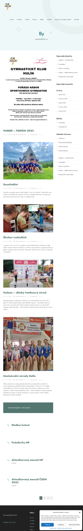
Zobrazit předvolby (74, 525)
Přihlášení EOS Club (9, 522)
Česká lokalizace (63, 151)
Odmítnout (61, 525)
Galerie (49, 19)
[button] (80, 512)
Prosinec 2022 (63, 107)
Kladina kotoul (20, 425)
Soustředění (10, 184)
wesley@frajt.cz (21, 134)
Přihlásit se (62, 138)
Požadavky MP (21, 442)
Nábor (42, 19)
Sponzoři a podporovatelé (63, 19)
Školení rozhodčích (15, 237)
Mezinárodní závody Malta (19, 376)
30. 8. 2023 (9, 241)
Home (12, 19)
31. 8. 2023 (9, 134)
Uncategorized (63, 127)
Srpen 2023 (62, 95)
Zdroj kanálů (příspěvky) (65, 142)
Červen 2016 (62, 111)
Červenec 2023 (63, 99)
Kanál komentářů (63, 147)
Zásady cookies (53, 528)
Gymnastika (33, 134)
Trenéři (27, 19)
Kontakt (76, 19)
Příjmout (47, 525)
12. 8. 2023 (9, 296)
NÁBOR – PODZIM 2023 (18, 131)
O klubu (19, 19)
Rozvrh (35, 19)
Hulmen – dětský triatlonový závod (24, 292)
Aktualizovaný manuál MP (27, 460)
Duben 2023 (62, 103)
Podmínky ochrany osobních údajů (64, 528)
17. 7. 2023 (8, 379)
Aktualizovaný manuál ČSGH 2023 (29, 481)
